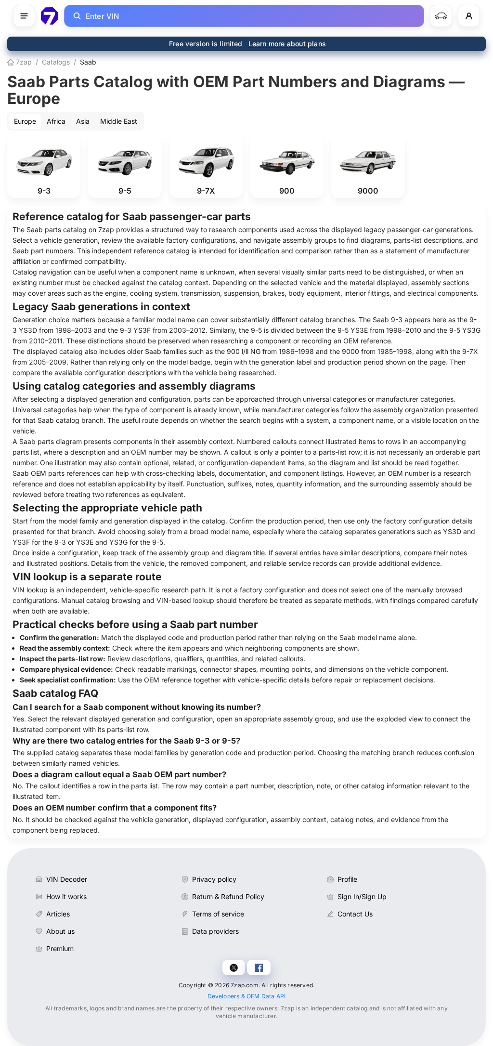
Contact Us (355, 914)
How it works (66, 896)
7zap (23, 62)
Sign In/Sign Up (362, 896)
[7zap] (49, 16)
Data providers (215, 931)
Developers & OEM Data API (247, 996)
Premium (60, 948)
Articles (58, 914)
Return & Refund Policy (228, 896)
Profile (347, 879)
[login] (469, 16)
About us (60, 931)
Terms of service (218, 914)
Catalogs (56, 62)
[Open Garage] (441, 16)
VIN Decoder (66, 879)
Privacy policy (214, 879)
